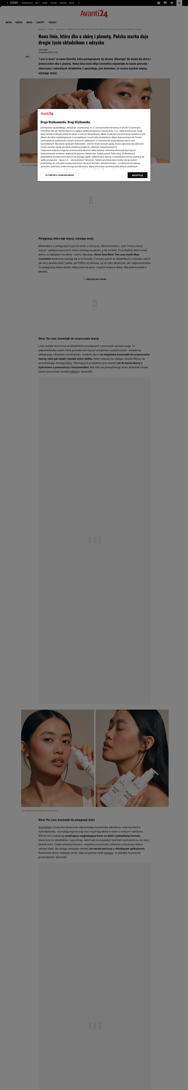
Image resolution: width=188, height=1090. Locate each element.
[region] (94, 145)
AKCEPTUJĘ (137, 175)
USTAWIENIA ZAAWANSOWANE (59, 175)
